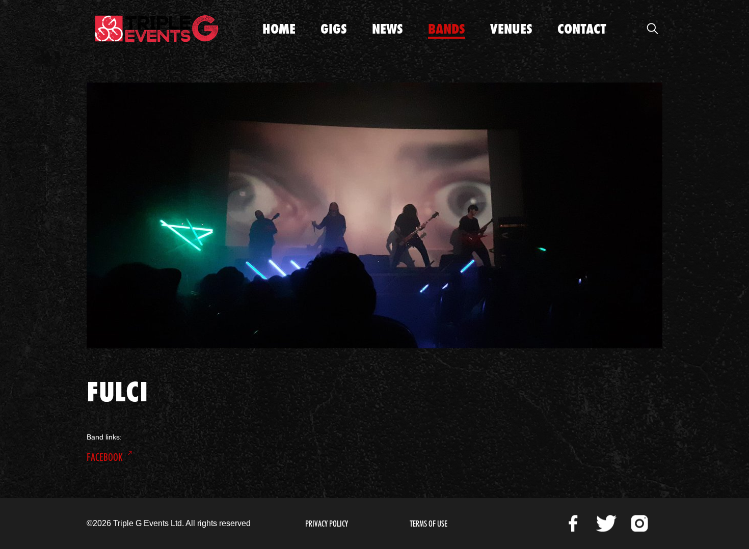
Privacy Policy (326, 524)
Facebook (105, 457)
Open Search (652, 28)
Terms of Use (428, 524)
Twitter (606, 523)
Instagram (639, 523)
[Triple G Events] (157, 28)
